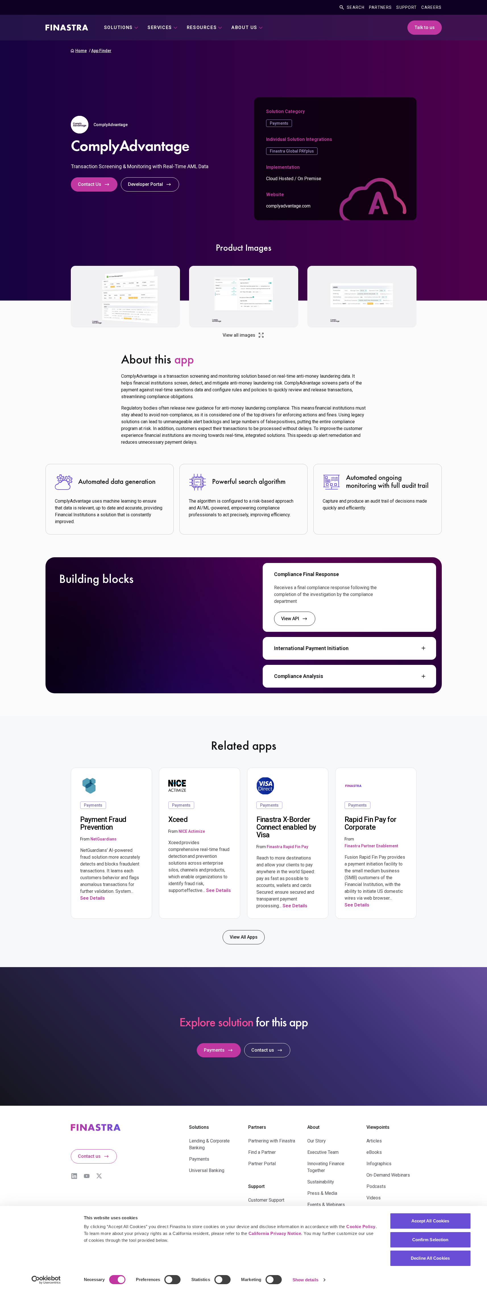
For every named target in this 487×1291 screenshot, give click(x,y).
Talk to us (425, 27)
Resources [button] (202, 27)
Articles (374, 1141)
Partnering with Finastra (271, 1141)
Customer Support (266, 1200)
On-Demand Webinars (388, 1175)
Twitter (99, 1176)
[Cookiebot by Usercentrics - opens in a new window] (46, 1280)
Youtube (86, 1176)
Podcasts (376, 1186)
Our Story (316, 1141)
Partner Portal (262, 1163)
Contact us (262, 1050)
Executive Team (323, 1152)
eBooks (374, 1152)
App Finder (101, 50)
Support (406, 7)
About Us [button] (244, 27)
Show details (305, 1279)
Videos (373, 1197)
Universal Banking (206, 1170)
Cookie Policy (361, 1226)
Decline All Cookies (430, 1258)
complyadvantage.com (288, 206)
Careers (431, 7)
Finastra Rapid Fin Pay (287, 846)
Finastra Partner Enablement (371, 846)
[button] (349, 574)
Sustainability (320, 1182)
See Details (92, 898)
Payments (279, 123)
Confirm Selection (430, 1239)
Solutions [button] (118, 27)
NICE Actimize (192, 831)
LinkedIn (74, 1176)
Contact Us (89, 184)
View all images (239, 335)
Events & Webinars (326, 1204)
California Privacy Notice (274, 1233)
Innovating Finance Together (325, 1167)
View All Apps (244, 937)
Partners (380, 7)
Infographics (378, 1163)
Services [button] (160, 27)
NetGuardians (103, 839)
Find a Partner (262, 1152)
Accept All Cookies (430, 1220)
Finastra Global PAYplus (292, 151)
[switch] (172, 1279)
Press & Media (322, 1193)
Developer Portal (145, 184)
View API (290, 618)
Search (355, 7)
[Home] (66, 27)
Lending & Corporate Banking (209, 1144)
